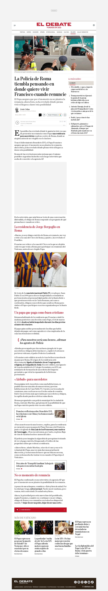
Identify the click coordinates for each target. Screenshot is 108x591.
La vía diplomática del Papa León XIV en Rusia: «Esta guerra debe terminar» (84, 549)
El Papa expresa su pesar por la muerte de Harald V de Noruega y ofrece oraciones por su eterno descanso (22, 544)
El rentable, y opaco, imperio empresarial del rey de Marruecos (81, 89)
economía (35, 32)
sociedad (59, 32)
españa (29, 32)
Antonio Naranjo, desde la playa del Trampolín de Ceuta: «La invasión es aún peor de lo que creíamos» (82, 110)
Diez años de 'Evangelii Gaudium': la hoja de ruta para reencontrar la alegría (34, 464)
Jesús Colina (25, 109)
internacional (50, 32)
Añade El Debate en (53, 115)
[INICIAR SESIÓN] (94, 25)
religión (73, 32)
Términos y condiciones (39, 587)
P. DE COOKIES (60, 587)
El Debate (18, 419)
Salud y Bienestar (82, 32)
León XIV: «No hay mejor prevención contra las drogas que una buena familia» (64, 542)
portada (22, 32)
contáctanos (28, 587)
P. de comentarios (70, 587)
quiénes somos (18, 587)
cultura (66, 32)
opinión (42, 32)
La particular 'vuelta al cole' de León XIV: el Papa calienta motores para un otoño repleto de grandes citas (43, 544)
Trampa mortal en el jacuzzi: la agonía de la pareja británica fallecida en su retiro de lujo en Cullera (81, 99)
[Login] (94, 25)
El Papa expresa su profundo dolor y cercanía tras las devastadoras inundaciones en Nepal (83, 528)
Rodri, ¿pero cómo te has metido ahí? (80, 119)
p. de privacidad (51, 587)
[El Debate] (54, 24)
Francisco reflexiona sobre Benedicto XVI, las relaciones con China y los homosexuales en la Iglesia (34, 413)
